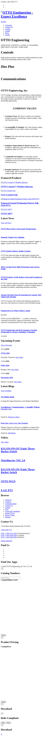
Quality (7, 31)
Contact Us (9, 27)
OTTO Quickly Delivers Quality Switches (16, 251)
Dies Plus (4, 74)
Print (3, 723)
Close (3, 635)
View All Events (6, 345)
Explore (3, 22)
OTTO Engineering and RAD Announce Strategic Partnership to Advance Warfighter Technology (19, 331)
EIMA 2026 (5, 365)
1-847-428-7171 (6, 530)
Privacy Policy (10, 515)
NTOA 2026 (5, 353)
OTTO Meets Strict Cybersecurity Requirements (18, 229)
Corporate (8, 25)
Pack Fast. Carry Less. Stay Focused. (14, 423)
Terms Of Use (10, 513)
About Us (8, 500)
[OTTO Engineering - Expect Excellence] (22, 16)
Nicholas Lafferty (14, 417)
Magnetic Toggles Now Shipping (12, 237)
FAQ (7, 509)
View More (19, 357)
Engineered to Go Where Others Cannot (15, 311)
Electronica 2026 (7, 377)
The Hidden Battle (7, 397)
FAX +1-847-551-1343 (9, 533)
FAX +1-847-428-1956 (9, 535)
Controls (4, 61)
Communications (6, 86)
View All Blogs (6, 391)
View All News (6, 223)
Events (7, 35)
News (7, 33)
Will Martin (12, 433)
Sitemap (8, 517)
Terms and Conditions (12, 511)
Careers (7, 29)
